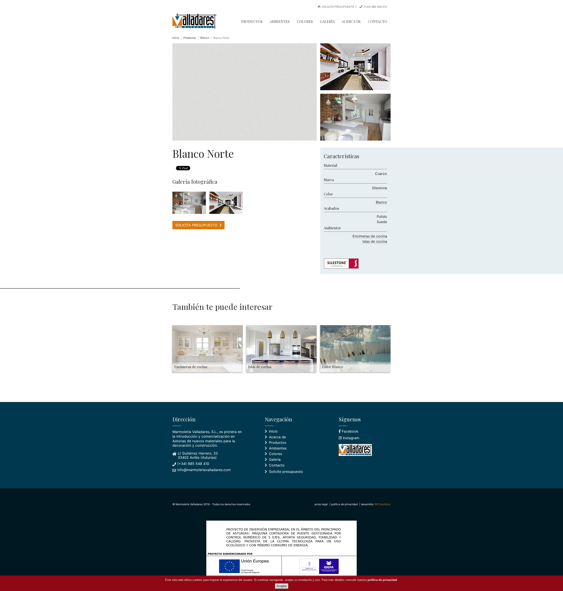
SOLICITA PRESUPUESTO (337, 6)
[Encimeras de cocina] (189, 203)
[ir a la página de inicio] (196, 21)
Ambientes (280, 21)
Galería (327, 21)
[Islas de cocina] (226, 203)
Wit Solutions (383, 504)
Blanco (204, 37)
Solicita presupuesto (197, 225)
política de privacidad (344, 504)
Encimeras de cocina (370, 236)
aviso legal (321, 504)
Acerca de (351, 21)
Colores (305, 21)
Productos (252, 21)
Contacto (377, 21)
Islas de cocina (374, 241)
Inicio (175, 37)
